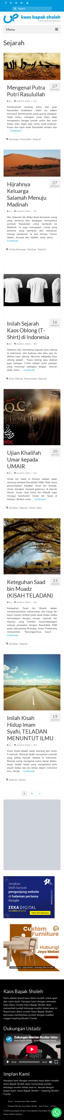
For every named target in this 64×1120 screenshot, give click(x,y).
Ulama (22, 779)
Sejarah (37, 139)
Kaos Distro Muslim (46, 1111)
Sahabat (31, 249)
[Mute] (50, 1062)
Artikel (27, 101)
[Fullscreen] (56, 1062)
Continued (15, 130)
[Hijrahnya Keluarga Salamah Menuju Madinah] (32, 163)
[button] (56, 1113)
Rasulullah (25, 139)
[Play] (8, 1062)
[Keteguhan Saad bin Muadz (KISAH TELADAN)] (32, 546)
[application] (32, 1049)
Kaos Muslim (32, 1111)
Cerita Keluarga (17, 249)
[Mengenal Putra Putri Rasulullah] (32, 66)
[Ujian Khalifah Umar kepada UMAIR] (32, 417)
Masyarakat (30, 378)
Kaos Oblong (16, 378)
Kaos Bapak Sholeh (14, 1084)
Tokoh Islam (35, 507)
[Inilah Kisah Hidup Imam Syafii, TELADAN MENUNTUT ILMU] (32, 682)
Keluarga (14, 139)
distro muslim (37, 998)
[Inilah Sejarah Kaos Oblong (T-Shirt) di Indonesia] (32, 287)
